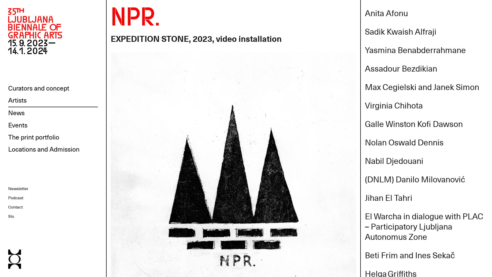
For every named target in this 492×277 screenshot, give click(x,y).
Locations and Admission (43, 149)
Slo (11, 216)
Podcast (15, 198)
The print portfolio (33, 137)
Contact (15, 207)
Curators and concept (38, 88)
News (16, 113)
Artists (17, 100)
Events (17, 125)
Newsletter (18, 188)
